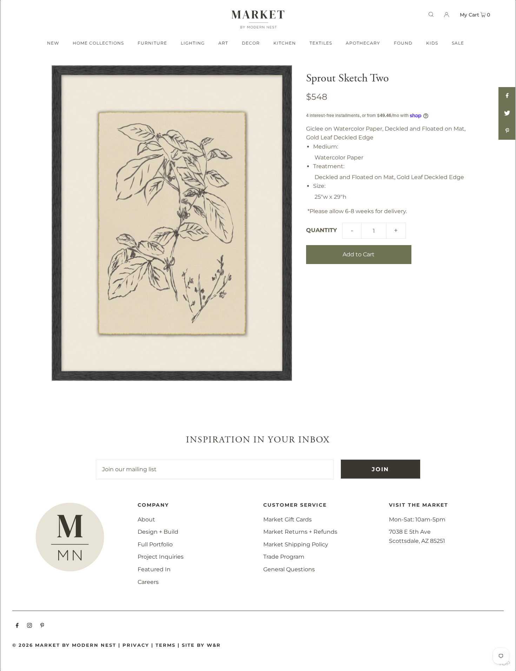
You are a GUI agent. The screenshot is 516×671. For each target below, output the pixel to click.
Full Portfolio (155, 544)
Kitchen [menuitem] (284, 43)
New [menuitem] (53, 43)
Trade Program (283, 556)
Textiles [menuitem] (321, 43)
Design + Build (158, 531)
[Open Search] (431, 14)
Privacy (136, 645)
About (146, 519)
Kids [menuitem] (432, 43)
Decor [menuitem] (251, 43)
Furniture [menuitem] (152, 43)
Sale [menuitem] (458, 43)
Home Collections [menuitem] (98, 43)
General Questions (289, 569)
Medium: (325, 146)
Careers (148, 582)
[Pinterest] (42, 626)
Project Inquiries (161, 556)
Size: (319, 186)
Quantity (321, 230)
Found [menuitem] (403, 43)
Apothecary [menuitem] (363, 43)
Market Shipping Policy (295, 544)
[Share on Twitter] (507, 113)
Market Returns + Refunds (300, 531)
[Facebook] (17, 626)
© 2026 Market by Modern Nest (64, 645)
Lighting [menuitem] (193, 43)
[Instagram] (29, 626)
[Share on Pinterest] (507, 131)
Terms (166, 645)
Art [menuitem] (223, 43)
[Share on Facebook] (507, 96)
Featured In (154, 569)
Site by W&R (201, 645)
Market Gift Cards (287, 519)
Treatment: (328, 166)
